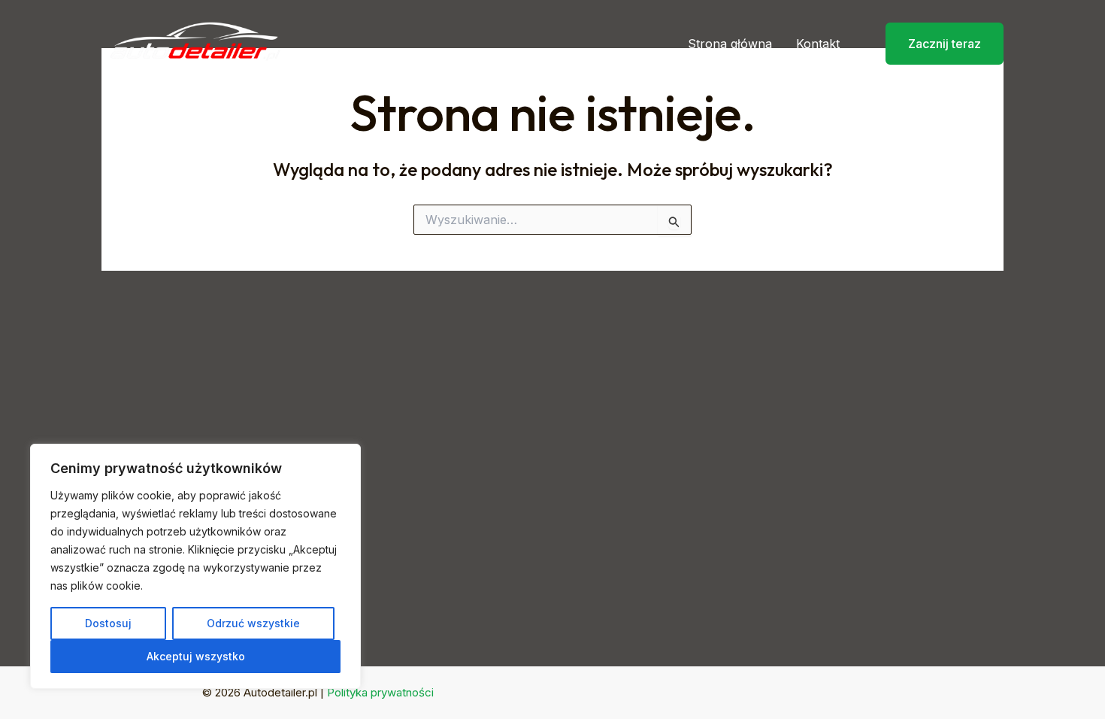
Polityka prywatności (380, 692)
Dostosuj (108, 623)
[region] (195, 566)
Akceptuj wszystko (196, 656)
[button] (935, 44)
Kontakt (818, 43)
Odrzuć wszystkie (253, 623)
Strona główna (730, 43)
